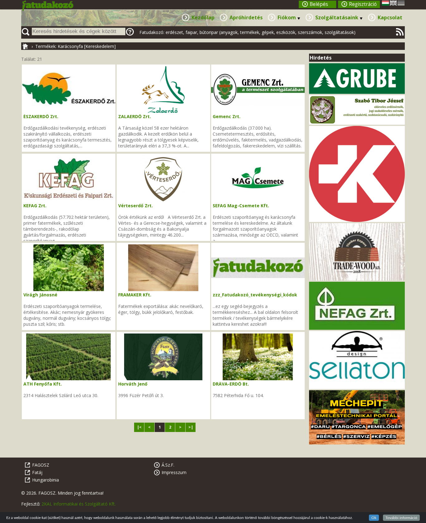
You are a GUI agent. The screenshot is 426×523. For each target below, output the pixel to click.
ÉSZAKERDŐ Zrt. (40, 116)
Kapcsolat (390, 17)
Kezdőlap (203, 17)
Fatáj (37, 472)
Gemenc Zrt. (226, 116)
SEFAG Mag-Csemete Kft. (241, 206)
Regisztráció (363, 4)
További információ (401, 518)
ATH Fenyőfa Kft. (42, 384)
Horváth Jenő (133, 384)
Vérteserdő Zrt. (135, 206)
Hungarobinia (45, 480)
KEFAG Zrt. (34, 206)
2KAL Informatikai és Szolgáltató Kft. (78, 504)
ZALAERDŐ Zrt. (134, 116)
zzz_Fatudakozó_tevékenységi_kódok (255, 295)
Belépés (319, 4)
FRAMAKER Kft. (134, 295)
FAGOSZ (40, 465)
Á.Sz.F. (168, 465)
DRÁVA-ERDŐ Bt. (231, 384)
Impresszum (174, 472)
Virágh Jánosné (40, 295)
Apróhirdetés (246, 17)
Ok (373, 518)
